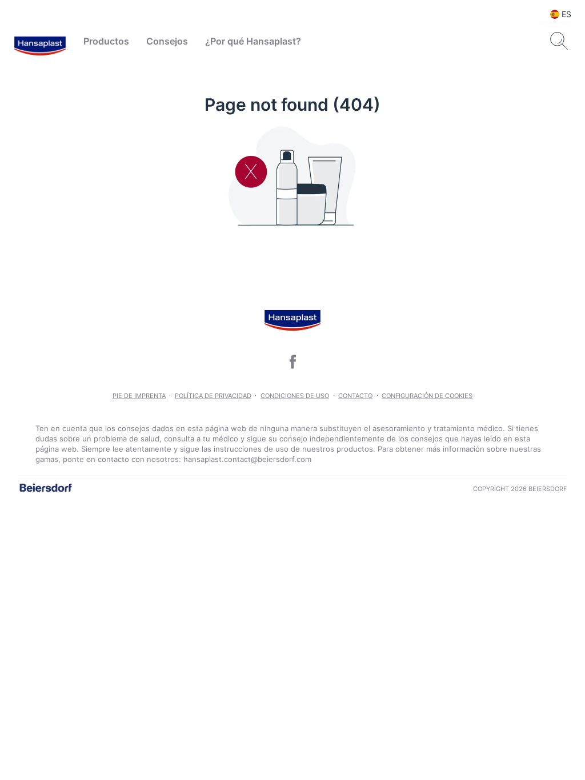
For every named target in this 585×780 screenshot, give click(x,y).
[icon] (292, 361)
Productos (106, 41)
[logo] (40, 41)
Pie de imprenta (139, 396)
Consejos (167, 41)
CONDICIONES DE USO (295, 396)
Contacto (355, 396)
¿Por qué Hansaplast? (253, 41)
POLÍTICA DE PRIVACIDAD (213, 396)
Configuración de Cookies (427, 396)
